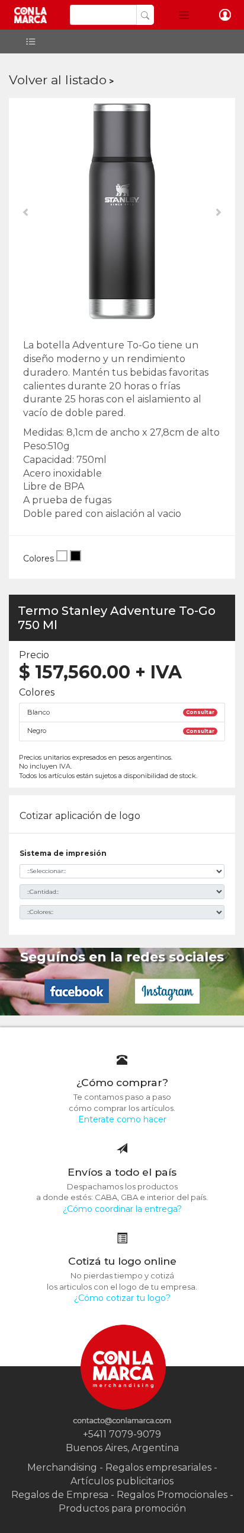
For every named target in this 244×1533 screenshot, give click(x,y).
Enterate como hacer (122, 1119)
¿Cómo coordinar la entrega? (122, 1209)
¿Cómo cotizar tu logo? (122, 1298)
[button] (184, 14)
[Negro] (75, 558)
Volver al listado (58, 79)
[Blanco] (62, 558)
